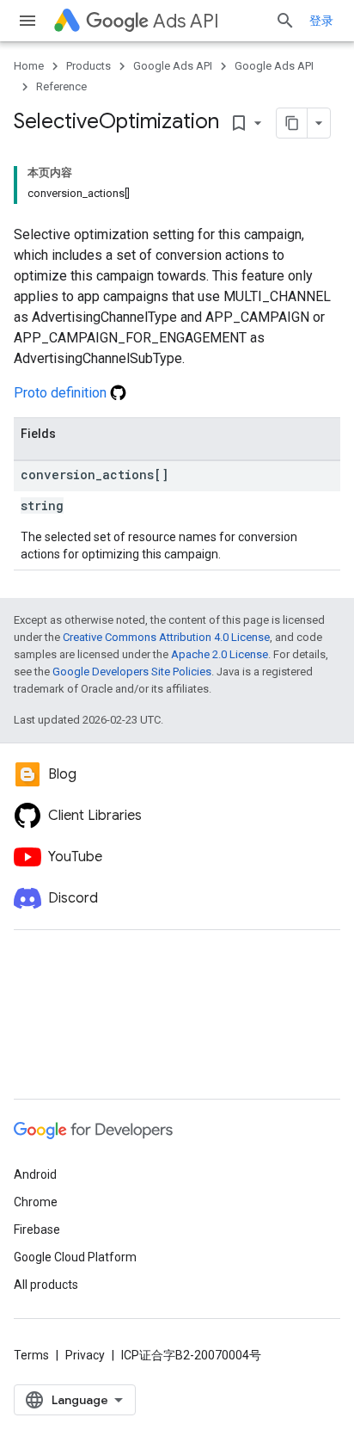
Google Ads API (172, 65)
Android (35, 1174)
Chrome (36, 1202)
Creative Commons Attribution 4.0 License (166, 637)
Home (29, 65)
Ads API (186, 21)
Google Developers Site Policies (131, 671)
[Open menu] (27, 20)
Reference (61, 86)
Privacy (85, 1355)
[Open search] (285, 20)
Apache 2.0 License (219, 654)
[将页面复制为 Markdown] (292, 123)
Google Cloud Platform (75, 1257)
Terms (31, 1355)
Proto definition (62, 393)
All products (46, 1284)
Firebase (37, 1229)
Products (88, 65)
